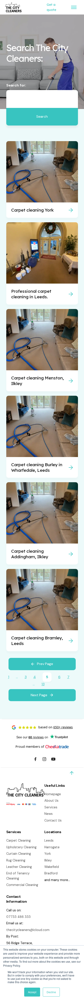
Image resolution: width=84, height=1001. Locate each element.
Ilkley (48, 860)
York (47, 854)
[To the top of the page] (71, 773)
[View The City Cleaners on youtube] (53, 760)
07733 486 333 (18, 917)
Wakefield (51, 867)
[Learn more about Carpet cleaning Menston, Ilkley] (42, 350)
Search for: (16, 85)
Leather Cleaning (19, 867)
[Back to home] (13, 7)
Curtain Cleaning (18, 854)
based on (55, 727)
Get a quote (51, 7)
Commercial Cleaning (22, 885)
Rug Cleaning (15, 860)
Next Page (39, 695)
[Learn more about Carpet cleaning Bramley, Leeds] (42, 610)
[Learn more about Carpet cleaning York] (42, 179)
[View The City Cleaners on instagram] (44, 760)
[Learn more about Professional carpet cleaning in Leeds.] (42, 263)
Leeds (49, 840)
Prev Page (45, 663)
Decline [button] (51, 992)
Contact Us (53, 820)
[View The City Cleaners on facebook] (35, 760)
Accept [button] (32, 992)
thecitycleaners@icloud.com (28, 930)
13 (43, 684)
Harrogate (52, 847)
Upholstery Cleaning (21, 847)
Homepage (52, 794)
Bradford (51, 873)
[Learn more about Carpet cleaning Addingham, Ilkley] (42, 523)
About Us (51, 801)
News (48, 814)
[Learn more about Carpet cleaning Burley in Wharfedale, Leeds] (42, 437)
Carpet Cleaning (18, 840)
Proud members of (29, 746)
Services (50, 807)
